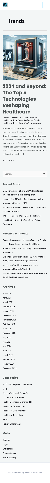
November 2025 (9, 320)
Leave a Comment (10, 117)
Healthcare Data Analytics (14, 411)
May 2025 (7, 328)
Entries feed (8, 449)
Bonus (5, 248)
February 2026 (9, 306)
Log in (5, 444)
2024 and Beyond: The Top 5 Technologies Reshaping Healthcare (25, 99)
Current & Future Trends (29, 120)
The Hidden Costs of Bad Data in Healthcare (22, 216)
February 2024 (9, 359)
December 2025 (9, 315)
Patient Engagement (12, 424)
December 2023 (9, 368)
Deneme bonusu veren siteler (15, 240)
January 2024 (8, 364)
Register (6, 440)
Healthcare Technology (13, 123)
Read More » (8, 160)
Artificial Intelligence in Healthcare (17, 384)
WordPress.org (9, 457)
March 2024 (8, 355)
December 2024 (9, 333)
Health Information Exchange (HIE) (18, 402)
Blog (15, 120)
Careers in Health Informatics (15, 393)
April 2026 (7, 298)
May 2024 (7, 346)
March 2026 (8, 302)
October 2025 (9, 324)
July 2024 (7, 337)
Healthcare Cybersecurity (14, 406)
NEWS (26, 123)
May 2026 (7, 293)
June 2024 (7, 342)
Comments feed (9, 453)
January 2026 (8, 311)
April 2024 (7, 350)
